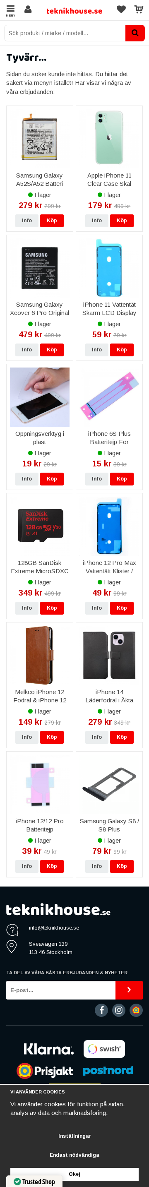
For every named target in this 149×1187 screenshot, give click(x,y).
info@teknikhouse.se (54, 928)
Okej (74, 1174)
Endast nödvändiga (74, 1155)
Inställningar (74, 1136)
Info (27, 220)
